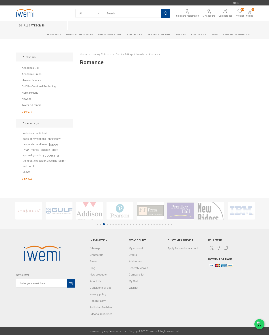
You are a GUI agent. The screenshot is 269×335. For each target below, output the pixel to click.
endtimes (41, 144)
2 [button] (100, 224)
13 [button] (133, 224)
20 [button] (154, 224)
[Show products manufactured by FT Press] (150, 211)
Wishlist (133, 287)
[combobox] (132, 13)
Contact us (96, 255)
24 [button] (165, 224)
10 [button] (124, 224)
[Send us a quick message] (259, 325)
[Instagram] (226, 248)
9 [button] (121, 224)
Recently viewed (138, 268)
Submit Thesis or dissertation (231, 34)
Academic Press (32, 74)
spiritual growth (32, 155)
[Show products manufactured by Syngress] (28, 211)
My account (209, 15)
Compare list (225, 15)
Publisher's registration (187, 15)
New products (98, 274)
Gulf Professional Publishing (39, 86)
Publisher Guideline (101, 307)
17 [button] (145, 224)
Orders (133, 255)
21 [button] (157, 224)
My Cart (133, 281)
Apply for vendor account (183, 248)
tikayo (26, 171)
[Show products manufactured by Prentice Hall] (180, 211)
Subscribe (71, 283)
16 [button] (142, 224)
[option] (29, 211)
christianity (54, 138)
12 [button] (130, 224)
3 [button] (104, 224)
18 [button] (148, 224)
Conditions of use (100, 287)
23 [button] (162, 224)
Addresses (135, 261)
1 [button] (97, 224)
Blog (92, 268)
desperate (29, 144)
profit (55, 149)
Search (165, 13)
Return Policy (98, 301)
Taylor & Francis (31, 105)
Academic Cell (30, 68)
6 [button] (113, 224)
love (26, 150)
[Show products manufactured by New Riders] (211, 211)
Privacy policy (98, 294)
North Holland (30, 92)
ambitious (28, 133)
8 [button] (118, 224)
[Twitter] (212, 248)
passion (45, 149)
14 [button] (136, 224)
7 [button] (116, 224)
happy (54, 144)
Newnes (26, 99)
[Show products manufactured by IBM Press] (241, 211)
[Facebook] (219, 248)
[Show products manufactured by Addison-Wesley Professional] (89, 211)
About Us (95, 281)
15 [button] (139, 224)
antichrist (41, 133)
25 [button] (168, 224)
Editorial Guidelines (101, 314)
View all (27, 112)
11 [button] (127, 224)
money (35, 149)
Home (83, 54)
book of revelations (34, 138)
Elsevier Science (31, 80)
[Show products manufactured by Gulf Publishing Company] (59, 211)
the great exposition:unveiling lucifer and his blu (44, 163)
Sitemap (95, 248)
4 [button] (107, 224)
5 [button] (110, 224)
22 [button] (159, 224)
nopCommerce (113, 331)
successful (51, 155)
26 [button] (171, 224)
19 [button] (151, 224)
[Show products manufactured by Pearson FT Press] (120, 211)
